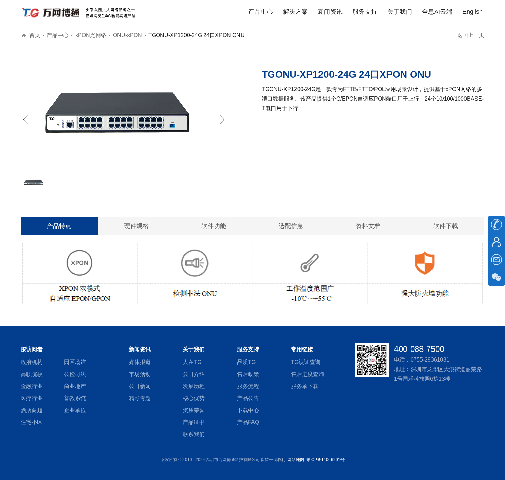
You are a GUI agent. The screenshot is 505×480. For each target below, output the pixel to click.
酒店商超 (32, 410)
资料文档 (368, 225)
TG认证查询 (306, 362)
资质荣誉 (194, 410)
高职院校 (32, 374)
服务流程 (248, 386)
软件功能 (213, 225)
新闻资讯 (330, 11)
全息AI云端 (437, 11)
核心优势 (194, 398)
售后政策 (248, 374)
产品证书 (194, 422)
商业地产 (75, 386)
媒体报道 (140, 362)
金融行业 (32, 386)
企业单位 (75, 410)
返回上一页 (470, 35)
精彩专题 (140, 398)
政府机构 (32, 362)
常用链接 (302, 349)
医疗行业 (32, 398)
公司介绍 (194, 374)
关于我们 (399, 11)
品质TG (246, 362)
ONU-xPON (127, 35)
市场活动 (140, 374)
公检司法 (75, 374)
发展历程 (194, 386)
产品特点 (59, 225)
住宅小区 (32, 422)
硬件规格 (136, 225)
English (472, 11)
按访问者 (32, 349)
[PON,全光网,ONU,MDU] (81, 12)
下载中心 (248, 410)
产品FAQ (248, 422)
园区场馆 (75, 362)
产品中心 (260, 11)
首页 (34, 35)
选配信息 (291, 225)
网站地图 (296, 459)
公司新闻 (140, 386)
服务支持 (364, 11)
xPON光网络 (90, 35)
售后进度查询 (307, 374)
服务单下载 (304, 386)
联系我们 (194, 434)
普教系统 (75, 398)
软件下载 (445, 225)
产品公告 (248, 398)
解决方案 (295, 11)
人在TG (192, 362)
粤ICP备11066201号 (325, 459)
